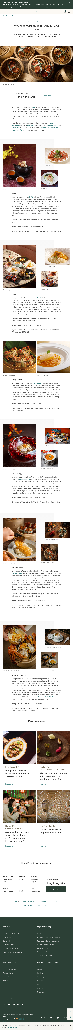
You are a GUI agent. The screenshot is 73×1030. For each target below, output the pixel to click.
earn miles (15, 127)
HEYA (31, 197)
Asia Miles (30, 125)
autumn (33, 107)
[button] (70, 1025)
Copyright (6, 1014)
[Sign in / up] (69, 12)
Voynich (39, 298)
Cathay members (52, 125)
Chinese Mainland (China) (53, 1018)
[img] (69, 2)
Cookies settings (42, 948)
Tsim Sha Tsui (50, 697)
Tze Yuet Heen (17, 573)
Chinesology (24, 479)
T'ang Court (37, 383)
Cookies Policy (11, 1027)
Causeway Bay (35, 697)
